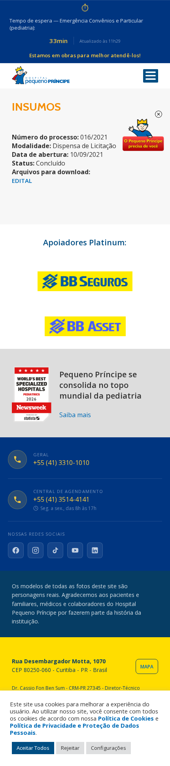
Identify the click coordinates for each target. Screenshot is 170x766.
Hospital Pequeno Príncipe (41, 75)
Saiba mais (75, 414)
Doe (143, 135)
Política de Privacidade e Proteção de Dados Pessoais (74, 728)
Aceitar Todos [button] (33, 747)
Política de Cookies (126, 718)
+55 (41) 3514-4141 (61, 499)
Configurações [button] (108, 747)
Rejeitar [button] (70, 747)
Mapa (146, 666)
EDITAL (22, 180)
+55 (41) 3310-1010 (61, 463)
